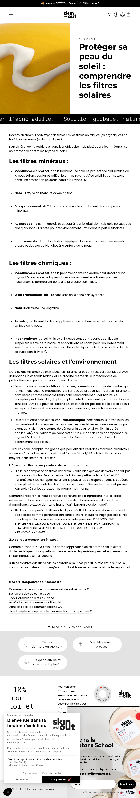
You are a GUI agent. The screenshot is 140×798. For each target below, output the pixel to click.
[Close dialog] (136, 710)
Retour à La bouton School (72, 627)
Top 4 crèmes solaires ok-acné (31, 598)
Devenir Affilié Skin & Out (72, 703)
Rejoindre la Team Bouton (73, 695)
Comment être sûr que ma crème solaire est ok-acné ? (49, 589)
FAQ (60, 708)
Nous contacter (67, 686)
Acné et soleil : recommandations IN (35, 602)
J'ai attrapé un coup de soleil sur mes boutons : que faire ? (50, 611)
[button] (110, 15)
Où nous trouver (67, 691)
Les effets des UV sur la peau (29, 594)
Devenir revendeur (69, 699)
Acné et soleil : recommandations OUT (36, 607)
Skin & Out (25, 789)
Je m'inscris (127, 784)
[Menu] (11, 15)
